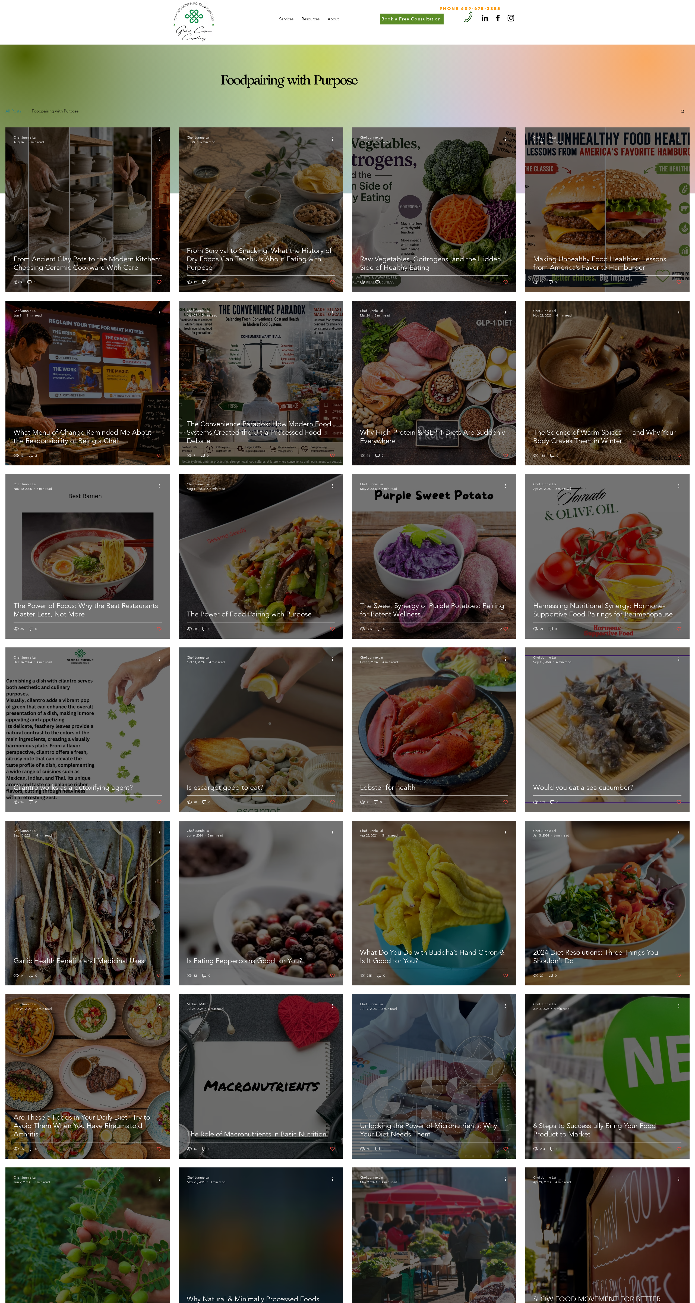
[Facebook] (498, 18)
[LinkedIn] (485, 18)
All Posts (13, 111)
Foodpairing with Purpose (55, 111)
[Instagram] (511, 18)
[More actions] (161, 139)
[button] (682, 112)
